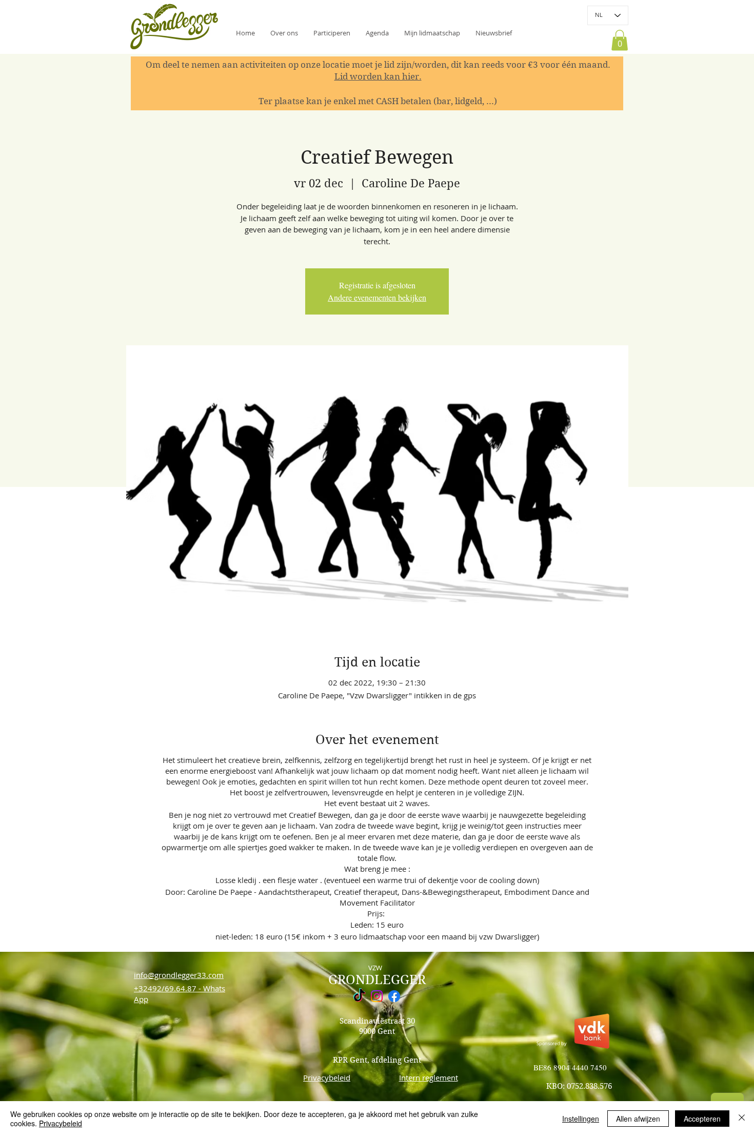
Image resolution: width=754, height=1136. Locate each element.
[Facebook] (394, 996)
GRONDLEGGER (377, 979)
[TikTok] (359, 996)
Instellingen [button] (580, 1118)
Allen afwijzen (638, 1118)
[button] (494, 33)
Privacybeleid (60, 1123)
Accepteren (702, 1118)
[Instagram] (377, 996)
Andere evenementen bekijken (377, 297)
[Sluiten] (742, 1118)
